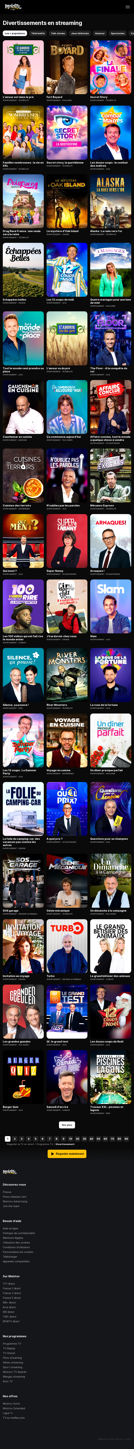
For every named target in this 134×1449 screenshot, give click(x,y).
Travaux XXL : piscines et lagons (106, 1108)
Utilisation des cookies (16, 1242)
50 (98, 1138)
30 (84, 1138)
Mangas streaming (14, 1376)
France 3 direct (12, 1293)
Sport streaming (12, 1367)
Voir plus (67, 1125)
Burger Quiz (10, 1107)
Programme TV (12, 1343)
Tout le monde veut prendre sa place (23, 370)
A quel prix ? (55, 838)
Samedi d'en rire (57, 1107)
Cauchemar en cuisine (17, 436)
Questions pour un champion (109, 838)
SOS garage (10, 910)
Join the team (11, 1206)
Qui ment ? (10, 570)
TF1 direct (9, 1283)
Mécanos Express (102, 505)
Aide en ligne (10, 1228)
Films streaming (12, 1357)
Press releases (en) (15, 1196)
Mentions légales (13, 1237)
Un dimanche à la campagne (108, 910)
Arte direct (9, 1307)
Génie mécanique (58, 910)
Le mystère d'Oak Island (63, 231)
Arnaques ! (97, 570)
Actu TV (8, 1381)
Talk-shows (58, 33)
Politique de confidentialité (19, 1233)
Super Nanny (55, 570)
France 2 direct (12, 1288)
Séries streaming (13, 1362)
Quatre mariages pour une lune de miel (110, 301)
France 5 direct (12, 1297)
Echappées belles (14, 299)
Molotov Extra (11, 1403)
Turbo (51, 976)
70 (112, 1138)
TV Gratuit (9, 1353)
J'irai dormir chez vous (62, 636)
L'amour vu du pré (58, 368)
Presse (7, 1192)
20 (77, 1138)
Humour (100, 33)
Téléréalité (38, 33)
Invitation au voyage (16, 976)
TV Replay (9, 1348)
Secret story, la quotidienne (65, 162)
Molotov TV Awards (15, 1372)
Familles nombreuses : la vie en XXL (23, 164)
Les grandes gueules (17, 1041)
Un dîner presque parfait (106, 770)
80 (119, 1138)
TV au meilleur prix (14, 1417)
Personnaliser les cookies (18, 1252)
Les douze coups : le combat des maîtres (109, 164)
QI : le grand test (57, 1041)
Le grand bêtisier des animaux (110, 976)
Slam (93, 636)
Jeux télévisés (80, 33)
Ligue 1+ (8, 1413)
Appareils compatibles (16, 1261)
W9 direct (8, 1312)
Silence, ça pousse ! (16, 705)
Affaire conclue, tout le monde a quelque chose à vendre (110, 438)
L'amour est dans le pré (18, 97)
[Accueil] (13, 6)
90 (126, 1138)
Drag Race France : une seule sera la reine (22, 233)
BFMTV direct (11, 1321)
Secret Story (98, 97)
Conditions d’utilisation (16, 1247)
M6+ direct (9, 1302)
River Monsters (57, 705)
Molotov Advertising (15, 1201)
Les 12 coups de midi (60, 299)
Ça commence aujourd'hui (64, 436)
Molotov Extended (14, 1408)
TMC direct (9, 1316)
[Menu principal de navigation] (128, 7)
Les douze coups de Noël (106, 1041)
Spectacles (118, 33)
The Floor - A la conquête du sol (108, 370)
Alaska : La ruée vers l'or (106, 231)
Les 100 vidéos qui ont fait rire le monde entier (23, 638)
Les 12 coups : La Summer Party (19, 772)
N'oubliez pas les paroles (63, 505)
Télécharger (10, 1256)
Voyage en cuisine (58, 770)
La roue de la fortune (104, 705)
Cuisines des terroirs (17, 505)
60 (105, 1138)
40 (91, 1138)
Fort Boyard (54, 97)
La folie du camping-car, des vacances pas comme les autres (21, 842)
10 (70, 1138)
